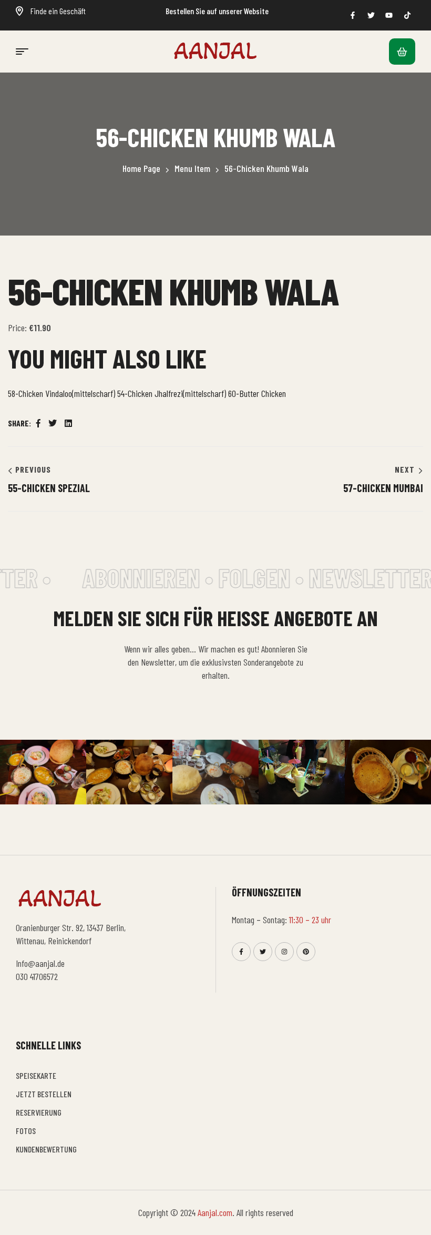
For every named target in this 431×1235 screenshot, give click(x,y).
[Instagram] (284, 951)
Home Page (141, 168)
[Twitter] (262, 951)
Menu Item (192, 168)
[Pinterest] (305, 951)
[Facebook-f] (241, 951)
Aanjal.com (215, 1212)
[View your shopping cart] (402, 51)
